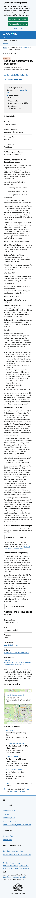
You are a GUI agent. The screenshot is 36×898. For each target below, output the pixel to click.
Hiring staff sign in (9, 836)
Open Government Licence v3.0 (14, 877)
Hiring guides (7, 840)
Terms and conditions (10, 866)
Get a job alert (12, 783)
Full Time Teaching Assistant (16, 743)
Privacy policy (15, 863)
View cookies (18, 28)
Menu (5, 44)
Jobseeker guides (9, 818)
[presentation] (18, 706)
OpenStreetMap (22, 723)
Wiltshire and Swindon (17, 791)
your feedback (25, 47)
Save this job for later (14, 80)
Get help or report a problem (13, 851)
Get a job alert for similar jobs (17, 75)
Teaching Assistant (12, 730)
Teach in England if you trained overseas (17, 825)
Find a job (6, 814)
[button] (20, 706)
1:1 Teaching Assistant (13, 756)
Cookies (5, 863)
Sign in (5, 37)
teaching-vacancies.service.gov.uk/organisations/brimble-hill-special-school (17, 662)
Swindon (27, 789)
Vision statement (25, 868)
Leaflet (10, 723)
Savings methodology (10, 868)
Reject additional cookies (18, 24)
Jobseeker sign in (9, 811)
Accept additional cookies (18, 19)
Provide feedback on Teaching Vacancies (17, 855)
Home (4, 53)
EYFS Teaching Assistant (14, 770)
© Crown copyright (18, 893)
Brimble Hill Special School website (16, 653)
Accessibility (23, 866)
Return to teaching (9, 821)
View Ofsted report (11, 645)
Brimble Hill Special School (15, 695)
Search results (13, 53)
